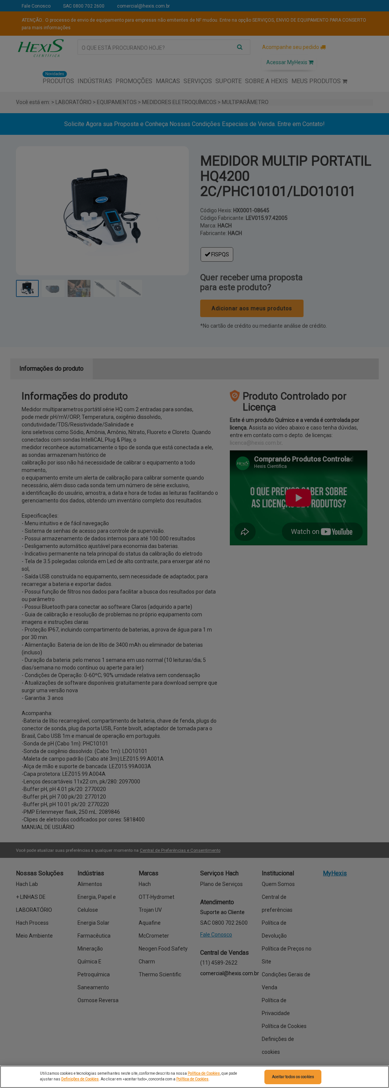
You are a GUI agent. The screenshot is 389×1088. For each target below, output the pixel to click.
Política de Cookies (204, 1073)
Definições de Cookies (80, 1079)
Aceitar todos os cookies (293, 1077)
